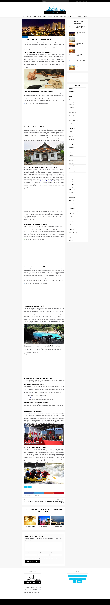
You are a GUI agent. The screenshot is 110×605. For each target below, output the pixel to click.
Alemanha (71, 91)
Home (23, 16)
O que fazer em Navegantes (80, 37)
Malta (70, 181)
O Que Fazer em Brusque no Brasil (80, 49)
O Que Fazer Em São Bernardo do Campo (81, 55)
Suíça (70, 221)
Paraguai (71, 203)
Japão (70, 179)
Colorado (71, 131)
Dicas (70, 136)
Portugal (79, 16)
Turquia (71, 229)
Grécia (70, 157)
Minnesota (71, 189)
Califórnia (71, 112)
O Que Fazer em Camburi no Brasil (80, 44)
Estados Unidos (63, 16)
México (70, 187)
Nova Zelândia (72, 197)
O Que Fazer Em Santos (58, 526)
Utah (70, 237)
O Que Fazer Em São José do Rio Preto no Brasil (80, 27)
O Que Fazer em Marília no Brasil (80, 33)
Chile (44, 16)
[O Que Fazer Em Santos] (57, 520)
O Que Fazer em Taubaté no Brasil (80, 66)
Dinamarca (71, 139)
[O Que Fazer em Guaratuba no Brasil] (30, 520)
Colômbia (50, 16)
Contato (85, 1)
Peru (74, 16)
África (70, 88)
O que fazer (79, 581)
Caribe (75, 578)
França (70, 155)
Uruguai (85, 16)
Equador (71, 144)
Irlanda (71, 173)
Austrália (71, 99)
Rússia (70, 216)
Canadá (39, 16)
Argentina (28, 16)
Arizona (71, 96)
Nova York (71, 195)
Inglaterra (71, 171)
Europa (84, 578)
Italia (74, 581)
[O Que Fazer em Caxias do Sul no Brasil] (44, 520)
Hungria (71, 165)
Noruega (71, 192)
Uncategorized (72, 232)
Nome (27, 552)
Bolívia (70, 107)
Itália (69, 16)
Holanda (71, 163)
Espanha (56, 16)
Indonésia (71, 168)
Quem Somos (78, 1)
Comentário (37, 495)
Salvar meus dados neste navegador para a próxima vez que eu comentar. (42, 558)
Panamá (70, 200)
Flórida (70, 152)
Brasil (34, 16)
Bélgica (70, 104)
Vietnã (70, 240)
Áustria (70, 102)
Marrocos (71, 184)
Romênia (71, 213)
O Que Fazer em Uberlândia (80, 60)
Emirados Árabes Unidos (74, 141)
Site (52, 552)
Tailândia (71, 224)
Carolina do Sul (72, 120)
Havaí (70, 160)
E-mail (40, 552)
